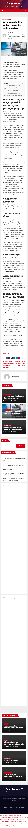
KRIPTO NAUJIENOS (7, 772)
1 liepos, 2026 (8, 779)
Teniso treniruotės (21, 821)
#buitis (19, 34)
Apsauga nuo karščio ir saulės (13, 93)
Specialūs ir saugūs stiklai (12, 90)
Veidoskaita (13, 821)
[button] (25, 10)
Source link (6, 353)
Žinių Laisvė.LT (14, 3)
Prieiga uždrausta (7, 469)
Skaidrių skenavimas (13, 817)
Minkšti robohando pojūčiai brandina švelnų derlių (14, 728)
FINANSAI (5, 740)
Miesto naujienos (10, 819)
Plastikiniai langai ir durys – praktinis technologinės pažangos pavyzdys (13, 86)
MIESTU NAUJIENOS (6, 19)
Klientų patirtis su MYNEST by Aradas (13, 95)
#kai (9, 36)
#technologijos (21, 36)
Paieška (5, 441)
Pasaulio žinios (7, 758)
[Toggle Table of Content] (21, 83)
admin (11, 32)
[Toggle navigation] (14, 11)
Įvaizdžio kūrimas (4, 821)
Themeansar (13, 800)
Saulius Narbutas (20, 819)
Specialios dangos (11, 92)
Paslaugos (14, 810)
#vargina (10, 38)
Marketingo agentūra (10, 815)
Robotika (22, 807)
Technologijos (6, 807)
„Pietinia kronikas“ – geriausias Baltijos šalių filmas (20, 363)
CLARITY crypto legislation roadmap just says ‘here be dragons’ (14, 776)
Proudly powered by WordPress (9, 798)
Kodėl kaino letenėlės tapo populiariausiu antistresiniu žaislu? (12, 413)
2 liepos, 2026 (8, 730)
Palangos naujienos (11, 826)
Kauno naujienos (15, 823)
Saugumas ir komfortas (10, 88)
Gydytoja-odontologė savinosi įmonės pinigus (13, 428)
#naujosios (14, 36)
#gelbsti (23, 34)
